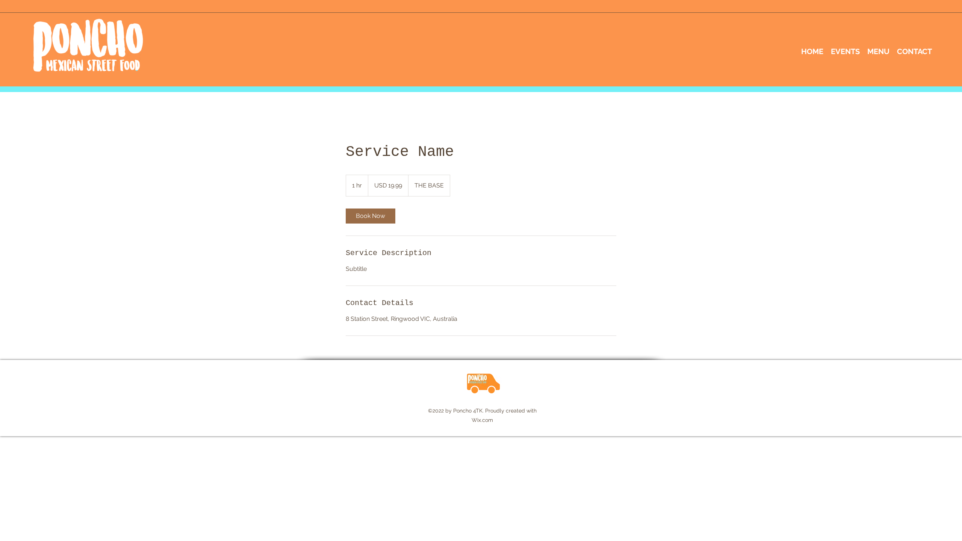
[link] (370, 216)
